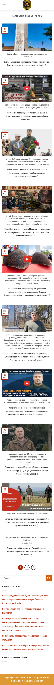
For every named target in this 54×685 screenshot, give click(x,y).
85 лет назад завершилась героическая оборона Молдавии (24, 638)
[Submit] (49, 578)
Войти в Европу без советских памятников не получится (23, 611)
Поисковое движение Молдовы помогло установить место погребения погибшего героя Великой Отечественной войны (26, 599)
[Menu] (4, 5)
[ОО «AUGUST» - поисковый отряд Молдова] (27, 5)
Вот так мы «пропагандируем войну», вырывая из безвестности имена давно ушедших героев (25, 647)
